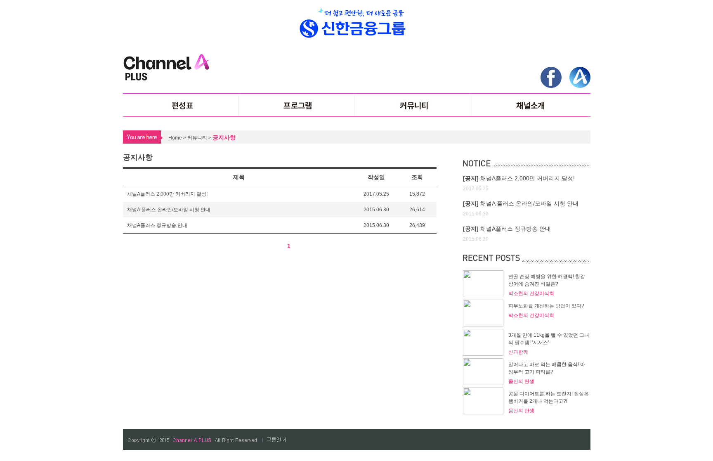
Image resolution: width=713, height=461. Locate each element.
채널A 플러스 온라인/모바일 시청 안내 (168, 210)
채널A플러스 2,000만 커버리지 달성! (167, 194)
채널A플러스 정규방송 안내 (157, 225)
